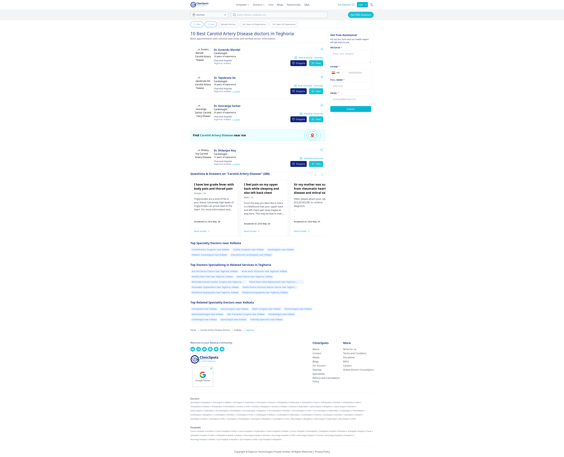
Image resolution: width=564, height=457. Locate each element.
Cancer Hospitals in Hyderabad (251, 431)
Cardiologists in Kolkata (265, 415)
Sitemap (317, 369)
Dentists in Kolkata (279, 406)
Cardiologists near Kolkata (281, 249)
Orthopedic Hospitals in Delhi (202, 435)
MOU (346, 361)
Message (336, 47)
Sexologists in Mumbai (332, 415)
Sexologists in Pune (281, 419)
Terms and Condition (354, 353)
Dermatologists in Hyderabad (326, 411)
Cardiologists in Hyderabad (288, 415)
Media (316, 357)
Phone (335, 66)
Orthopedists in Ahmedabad (223, 406)
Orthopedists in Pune (309, 402)
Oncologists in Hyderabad (243, 402)
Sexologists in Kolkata (352, 415)
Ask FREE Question (360, 14)
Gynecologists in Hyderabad (201, 411)
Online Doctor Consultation (358, 369)
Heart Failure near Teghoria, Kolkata (254, 276)
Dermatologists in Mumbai (279, 411)
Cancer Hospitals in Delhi (226, 431)
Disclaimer (349, 357)
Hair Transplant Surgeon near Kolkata (245, 314)
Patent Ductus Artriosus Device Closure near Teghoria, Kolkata (269, 287)
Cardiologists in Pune (244, 415)
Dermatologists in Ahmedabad (227, 411)
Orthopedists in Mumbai (330, 402)
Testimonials (294, 4)
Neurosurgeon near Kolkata (234, 308)
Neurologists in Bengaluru (301, 419)
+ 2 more (236, 164)
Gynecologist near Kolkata (233, 319)
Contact (317, 353)
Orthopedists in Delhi (351, 402)
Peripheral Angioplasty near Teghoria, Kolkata (265, 292)
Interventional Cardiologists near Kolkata (251, 254)
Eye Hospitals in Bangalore (271, 439)
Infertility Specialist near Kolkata (266, 319)
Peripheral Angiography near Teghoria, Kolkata (215, 292)
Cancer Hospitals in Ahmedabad (304, 431)
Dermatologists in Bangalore (254, 411)
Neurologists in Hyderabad (325, 419)
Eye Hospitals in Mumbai (228, 439)
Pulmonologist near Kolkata (298, 308)
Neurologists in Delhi (347, 419)
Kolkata (222, 63)
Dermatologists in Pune (301, 411)
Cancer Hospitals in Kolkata (277, 431)
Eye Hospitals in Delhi (248, 439)
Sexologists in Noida (198, 419)
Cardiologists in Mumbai (224, 415)
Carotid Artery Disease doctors (216, 330)
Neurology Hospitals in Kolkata (202, 439)
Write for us (349, 349)
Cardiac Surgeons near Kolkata (248, 249)
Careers (347, 365)
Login (361, 4)
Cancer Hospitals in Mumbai (201, 431)
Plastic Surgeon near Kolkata (266, 308)
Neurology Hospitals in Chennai (310, 435)
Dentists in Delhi (243, 406)
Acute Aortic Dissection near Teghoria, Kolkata (264, 271)
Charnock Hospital (223, 60)
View (318, 63)
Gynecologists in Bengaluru (321, 406)
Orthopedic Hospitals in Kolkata (229, 435)
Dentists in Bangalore (261, 406)
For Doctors (319, 365)
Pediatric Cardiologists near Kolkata (209, 254)
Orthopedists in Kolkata (199, 406)
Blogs (280, 4)
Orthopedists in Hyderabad (288, 402)
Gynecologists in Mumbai (344, 406)
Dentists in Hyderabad (298, 406)
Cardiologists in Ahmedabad (351, 411)
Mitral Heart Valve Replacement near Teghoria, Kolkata (272, 282)
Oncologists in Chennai (265, 402)
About (316, 349)
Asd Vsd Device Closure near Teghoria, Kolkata (214, 271)
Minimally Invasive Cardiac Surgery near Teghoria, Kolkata (217, 282)
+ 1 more (236, 91)
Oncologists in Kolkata (222, 402)
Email (334, 93)
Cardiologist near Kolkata (204, 319)
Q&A (306, 4)
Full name (337, 79)
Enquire (300, 63)
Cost (270, 4)
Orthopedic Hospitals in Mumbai (332, 431)
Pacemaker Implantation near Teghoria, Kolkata (215, 287)
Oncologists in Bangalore (200, 402)
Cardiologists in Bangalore (201, 415)
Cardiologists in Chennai (311, 415)
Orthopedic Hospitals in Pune (359, 431)
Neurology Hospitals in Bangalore (339, 435)
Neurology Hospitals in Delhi (283, 435)
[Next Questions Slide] (322, 175)
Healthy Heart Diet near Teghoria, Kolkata (212, 276)
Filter (198, 24)
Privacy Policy (322, 451)
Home (194, 330)
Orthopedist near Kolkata (204, 308)
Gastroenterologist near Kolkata (207, 314)
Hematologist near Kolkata (281, 314)
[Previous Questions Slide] (315, 175)
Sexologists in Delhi (217, 419)
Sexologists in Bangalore (261, 419)
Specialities (319, 373)
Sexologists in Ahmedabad (238, 419)
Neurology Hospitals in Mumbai (257, 435)
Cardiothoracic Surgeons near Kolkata (210, 249)
